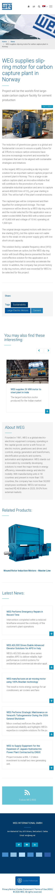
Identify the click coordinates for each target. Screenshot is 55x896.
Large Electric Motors (17, 310)
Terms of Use (40, 889)
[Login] (29, 6)
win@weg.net (30, 835)
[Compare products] (34, 6)
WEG (6, 6)
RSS (50, 889)
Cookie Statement (24, 889)
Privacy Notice (8, 889)
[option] (27, 383)
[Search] (39, 6)
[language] (45, 6)
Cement (37, 310)
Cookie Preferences (30, 881)
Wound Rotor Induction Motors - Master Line (27, 570)
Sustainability (19, 304)
